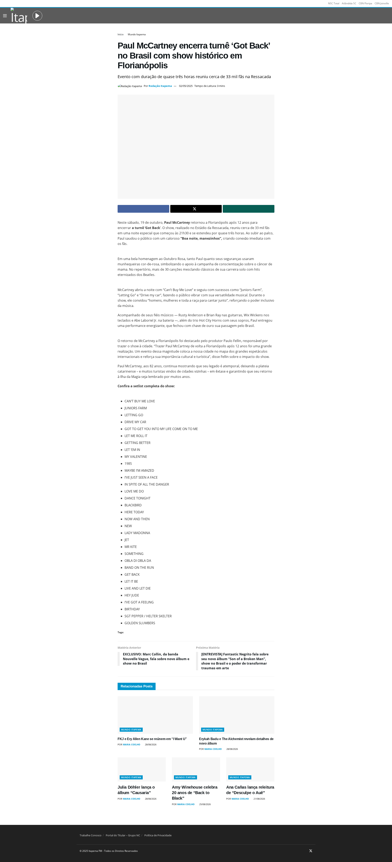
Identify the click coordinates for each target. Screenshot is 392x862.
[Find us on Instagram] (305, 851)
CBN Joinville (382, 3)
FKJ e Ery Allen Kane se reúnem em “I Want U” (152, 739)
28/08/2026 (150, 744)
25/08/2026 (205, 804)
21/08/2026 (259, 798)
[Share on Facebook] (143, 209)
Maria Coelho (131, 744)
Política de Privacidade (158, 835)
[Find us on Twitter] (310, 851)
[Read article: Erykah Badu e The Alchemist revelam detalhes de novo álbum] (236, 715)
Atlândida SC (349, 3)
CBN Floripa (365, 3)
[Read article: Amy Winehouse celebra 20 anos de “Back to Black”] (196, 769)
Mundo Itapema (137, 34)
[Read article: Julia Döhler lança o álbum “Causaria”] (142, 769)
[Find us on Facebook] (300, 851)
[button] (37, 16)
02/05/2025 (186, 86)
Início (121, 34)
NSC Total (333, 3)
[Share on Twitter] (196, 209)
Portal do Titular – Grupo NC (123, 835)
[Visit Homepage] (19, 15)
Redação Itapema (160, 86)
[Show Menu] (5, 15)
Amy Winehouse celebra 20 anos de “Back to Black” (194, 792)
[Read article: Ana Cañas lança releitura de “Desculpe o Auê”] (250, 769)
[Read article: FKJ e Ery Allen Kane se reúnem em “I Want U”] (155, 715)
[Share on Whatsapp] (248, 209)
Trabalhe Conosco (90, 835)
